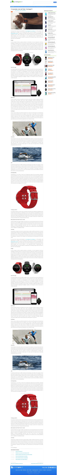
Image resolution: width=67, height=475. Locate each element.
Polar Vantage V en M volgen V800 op (19, 459)
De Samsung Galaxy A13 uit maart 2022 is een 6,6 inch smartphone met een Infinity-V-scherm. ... (52, 39)
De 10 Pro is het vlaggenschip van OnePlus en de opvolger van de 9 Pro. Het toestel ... (52, 34)
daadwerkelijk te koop (14, 33)
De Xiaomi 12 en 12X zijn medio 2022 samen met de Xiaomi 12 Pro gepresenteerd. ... (52, 26)
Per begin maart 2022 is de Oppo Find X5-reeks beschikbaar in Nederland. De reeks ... (52, 51)
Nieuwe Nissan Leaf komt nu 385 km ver (37, 463)
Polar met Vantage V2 (17, 451)
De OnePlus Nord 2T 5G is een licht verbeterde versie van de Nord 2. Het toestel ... (51, 22)
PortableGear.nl (18, 10)
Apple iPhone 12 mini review (31, 6)
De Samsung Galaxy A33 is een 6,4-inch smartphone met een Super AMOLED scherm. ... (52, 43)
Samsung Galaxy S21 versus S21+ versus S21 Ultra (21, 6)
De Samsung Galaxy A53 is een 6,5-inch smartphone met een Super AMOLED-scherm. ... (52, 47)
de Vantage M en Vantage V (30, 239)
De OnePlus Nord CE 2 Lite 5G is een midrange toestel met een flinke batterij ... (52, 14)
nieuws (21, 10)
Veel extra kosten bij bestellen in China (41, 6)
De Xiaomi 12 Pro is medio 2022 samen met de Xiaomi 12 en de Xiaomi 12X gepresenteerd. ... (52, 30)
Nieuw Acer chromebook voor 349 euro (17, 463)
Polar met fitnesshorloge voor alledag (19, 456)
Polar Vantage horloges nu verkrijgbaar (20, 457)
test (11, 11)
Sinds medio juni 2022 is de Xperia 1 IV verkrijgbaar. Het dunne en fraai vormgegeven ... (52, 18)
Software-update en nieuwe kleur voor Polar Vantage (22, 454)
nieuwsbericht (24, 10)
